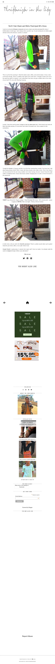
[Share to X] (23, 258)
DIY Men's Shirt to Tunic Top (27, 479)
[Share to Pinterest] (31, 258)
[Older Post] (50, 303)
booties (11, 168)
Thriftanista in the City (26, 659)
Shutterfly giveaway (25, 244)
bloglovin (10, 250)
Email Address (27, 496)
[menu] (3, 2)
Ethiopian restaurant (18, 29)
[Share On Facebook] (27, 258)
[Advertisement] (27, 286)
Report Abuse (27, 636)
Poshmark (21, 487)
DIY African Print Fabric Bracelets (28, 439)
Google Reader (6, 249)
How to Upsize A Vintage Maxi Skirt (27, 459)
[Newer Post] (4, 303)
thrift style (28, 254)
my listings (24, 485)
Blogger (30, 507)
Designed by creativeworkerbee (27, 661)
